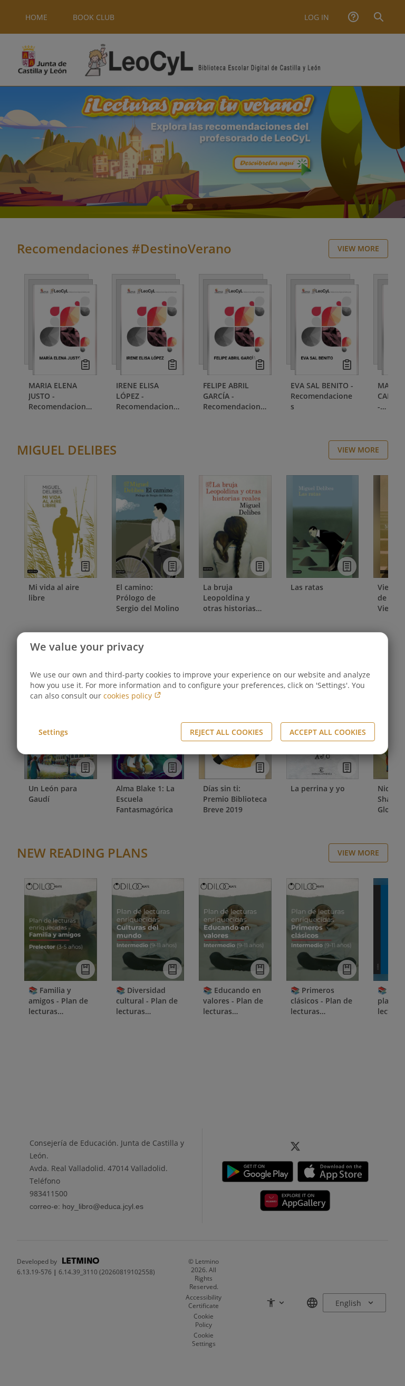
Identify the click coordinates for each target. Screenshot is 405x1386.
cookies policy (128, 696)
